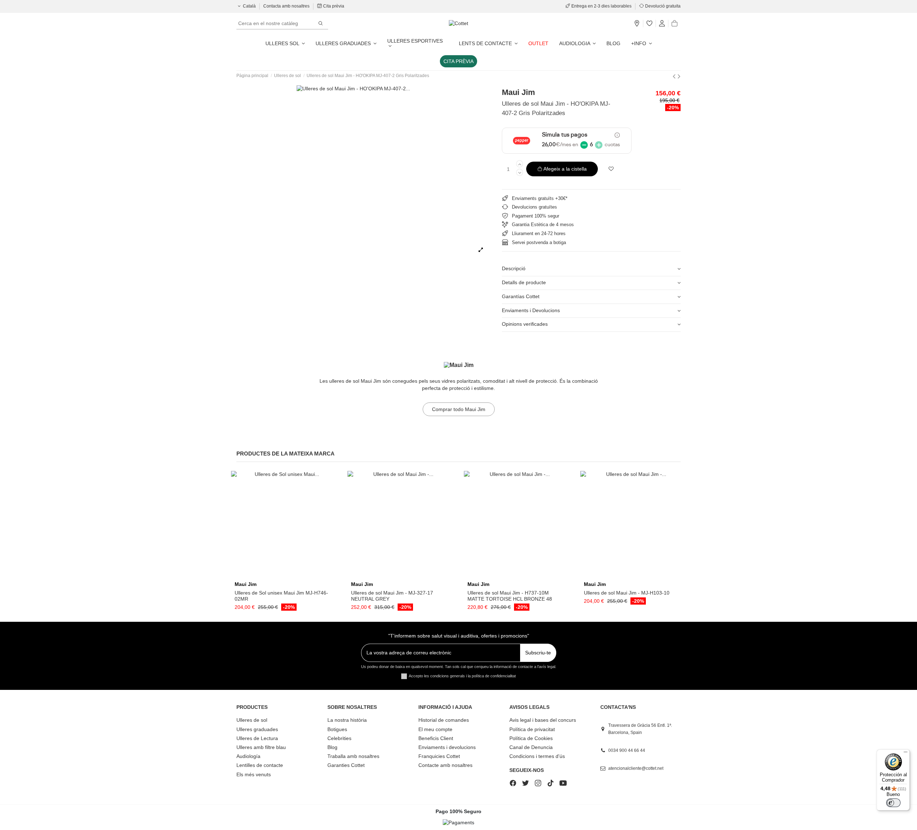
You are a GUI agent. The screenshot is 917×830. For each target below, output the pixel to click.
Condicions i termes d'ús (537, 756)
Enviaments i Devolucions (531, 310)
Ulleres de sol (251, 720)
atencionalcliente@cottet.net (635, 768)
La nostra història (347, 720)
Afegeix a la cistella (565, 169)
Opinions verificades (525, 324)
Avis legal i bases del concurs (542, 720)
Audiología (248, 756)
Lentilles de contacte (259, 765)
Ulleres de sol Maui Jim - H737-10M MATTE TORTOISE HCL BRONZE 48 (509, 596)
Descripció (513, 268)
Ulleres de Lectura (257, 738)
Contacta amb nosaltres (287, 6)
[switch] (893, 802)
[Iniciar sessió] (662, 24)
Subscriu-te (538, 652)
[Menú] (905, 753)
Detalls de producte (524, 282)
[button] (641, 43)
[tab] (591, 269)
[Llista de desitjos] (649, 24)
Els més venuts (253, 774)
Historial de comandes (443, 720)
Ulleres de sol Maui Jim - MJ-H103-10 (626, 593)
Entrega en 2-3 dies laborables (601, 6)
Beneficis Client (435, 738)
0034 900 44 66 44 (626, 750)
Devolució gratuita (662, 6)
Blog (332, 747)
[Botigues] (636, 24)
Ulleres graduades (257, 729)
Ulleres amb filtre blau (261, 747)
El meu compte (435, 729)
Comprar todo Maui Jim (458, 409)
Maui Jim (518, 92)
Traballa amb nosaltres (353, 756)
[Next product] (679, 76)
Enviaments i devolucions (447, 747)
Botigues (337, 729)
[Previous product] (675, 76)
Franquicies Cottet (439, 756)
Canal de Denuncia (531, 747)
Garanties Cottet (346, 765)
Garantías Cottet (520, 296)
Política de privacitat (532, 729)
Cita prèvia (333, 6)
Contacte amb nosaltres (445, 765)
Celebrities (339, 738)
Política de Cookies (531, 738)
